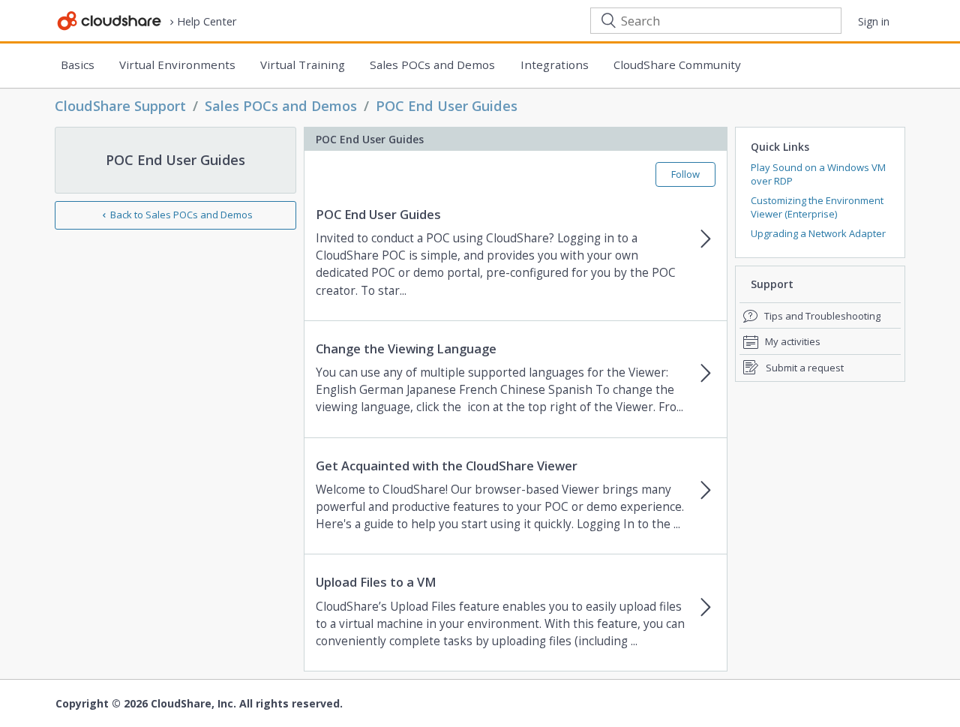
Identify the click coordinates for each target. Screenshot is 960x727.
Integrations (554, 64)
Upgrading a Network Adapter (818, 233)
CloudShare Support (120, 106)
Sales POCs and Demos (432, 64)
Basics (77, 64)
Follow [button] (685, 174)
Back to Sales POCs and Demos (181, 214)
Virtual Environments (177, 64)
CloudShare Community (677, 64)
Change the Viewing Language (406, 349)
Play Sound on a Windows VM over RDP (818, 174)
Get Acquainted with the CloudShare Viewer (447, 466)
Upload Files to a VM (376, 582)
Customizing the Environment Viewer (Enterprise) (817, 207)
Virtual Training (302, 64)
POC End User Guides (447, 106)
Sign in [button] (874, 21)
